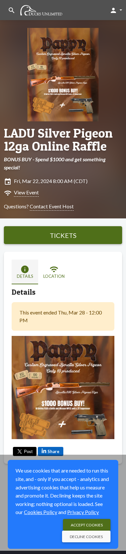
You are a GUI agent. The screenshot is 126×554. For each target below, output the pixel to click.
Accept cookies (87, 525)
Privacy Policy (83, 512)
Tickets (63, 235)
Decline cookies (86, 536)
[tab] (25, 272)
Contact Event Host (52, 206)
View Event (26, 192)
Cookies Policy (40, 512)
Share (53, 451)
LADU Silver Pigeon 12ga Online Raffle (58, 140)
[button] (116, 10)
